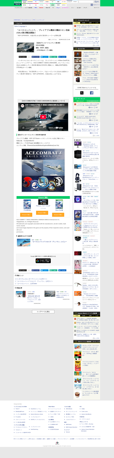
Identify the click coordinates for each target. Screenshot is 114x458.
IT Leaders (18, 417)
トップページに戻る (43, 311)
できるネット (19, 429)
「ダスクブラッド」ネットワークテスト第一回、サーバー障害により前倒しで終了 (90, 255)
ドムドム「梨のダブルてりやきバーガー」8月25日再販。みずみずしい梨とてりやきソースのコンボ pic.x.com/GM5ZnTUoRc (88, 131)
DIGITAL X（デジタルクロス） (38, 419)
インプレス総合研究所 (21, 414)
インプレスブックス (35, 426)
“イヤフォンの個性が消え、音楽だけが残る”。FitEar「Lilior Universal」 (90, 60)
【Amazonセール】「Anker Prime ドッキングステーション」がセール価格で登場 (90, 187)
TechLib (68, 432)
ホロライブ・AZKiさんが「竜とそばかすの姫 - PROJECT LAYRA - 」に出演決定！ (90, 264)
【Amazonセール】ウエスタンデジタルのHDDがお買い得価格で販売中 (90, 154)
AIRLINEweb (69, 408)
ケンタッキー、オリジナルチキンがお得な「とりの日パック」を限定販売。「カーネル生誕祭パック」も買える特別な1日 (88, 328)
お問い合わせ (31, 438)
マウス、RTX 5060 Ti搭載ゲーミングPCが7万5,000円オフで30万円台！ (90, 79)
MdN (65, 422)
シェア (36, 56)
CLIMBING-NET (54, 424)
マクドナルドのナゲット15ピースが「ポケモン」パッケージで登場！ (90, 363)
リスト (29, 56)
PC (53, 7)
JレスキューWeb (70, 417)
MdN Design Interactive (71, 427)
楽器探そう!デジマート (55, 411)
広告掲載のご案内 (41, 438)
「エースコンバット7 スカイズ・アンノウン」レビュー (49, 241)
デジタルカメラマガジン (21, 427)
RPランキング (80, 101)
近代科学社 (51, 427)
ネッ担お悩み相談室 (20, 422)
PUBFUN (82, 417)
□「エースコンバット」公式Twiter (26, 283)
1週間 (90, 22)
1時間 (76, 22)
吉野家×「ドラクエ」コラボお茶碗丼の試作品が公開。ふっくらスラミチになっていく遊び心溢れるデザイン (88, 39)
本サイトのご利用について (20, 438)
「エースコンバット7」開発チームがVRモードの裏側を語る (62, 295)
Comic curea (84, 411)
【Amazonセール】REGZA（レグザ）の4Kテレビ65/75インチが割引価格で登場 (90, 168)
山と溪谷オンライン (55, 421)
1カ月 (96, 22)
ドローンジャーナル (20, 419)
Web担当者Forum (20, 411)
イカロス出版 (67, 406)
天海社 (83, 408)
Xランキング (81, 98)
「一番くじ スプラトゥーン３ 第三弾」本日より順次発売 (90, 241)
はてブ (45, 56)
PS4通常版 (27, 210)
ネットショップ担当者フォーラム (39, 411)
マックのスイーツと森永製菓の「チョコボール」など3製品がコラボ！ (90, 393)
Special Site (81, 48)
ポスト (23, 56)
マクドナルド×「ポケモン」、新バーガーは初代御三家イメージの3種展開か (90, 374)
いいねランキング (93, 101)
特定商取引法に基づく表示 (94, 438)
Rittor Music (52, 406)
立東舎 (52, 417)
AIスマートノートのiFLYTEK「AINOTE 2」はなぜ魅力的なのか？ (90, 66)
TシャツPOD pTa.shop (87, 424)
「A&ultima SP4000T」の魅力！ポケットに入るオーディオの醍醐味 (90, 54)
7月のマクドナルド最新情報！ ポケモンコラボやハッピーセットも (89, 342)
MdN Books (69, 424)
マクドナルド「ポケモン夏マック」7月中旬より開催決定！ (90, 353)
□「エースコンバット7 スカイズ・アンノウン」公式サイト (34, 281)
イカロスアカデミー (71, 419)
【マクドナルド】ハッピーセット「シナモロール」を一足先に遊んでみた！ (90, 386)
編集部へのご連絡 (51, 438)
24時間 (83, 22)
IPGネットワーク (84, 421)
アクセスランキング (83, 20)
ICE (80, 406)
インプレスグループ (81, 438)
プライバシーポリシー (62, 438)
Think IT (17, 408)
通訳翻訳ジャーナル (71, 414)
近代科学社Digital (54, 429)
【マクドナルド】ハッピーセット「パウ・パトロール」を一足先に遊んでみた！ (90, 380)
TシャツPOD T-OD (55, 414)
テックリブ (66, 429)
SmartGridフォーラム (36, 408)
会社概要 (72, 438)
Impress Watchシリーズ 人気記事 (87, 313)
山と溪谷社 (51, 419)
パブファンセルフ (85, 419)
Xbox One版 (59, 210)
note (55, 56)
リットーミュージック (55, 408)
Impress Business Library (37, 414)
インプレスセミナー (35, 417)
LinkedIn (63, 56)
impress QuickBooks (86, 414)
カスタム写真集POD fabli (87, 426)
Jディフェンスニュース (71, 411)
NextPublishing (34, 429)
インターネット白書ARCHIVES (23, 432)
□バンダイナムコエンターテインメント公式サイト (31, 279)
